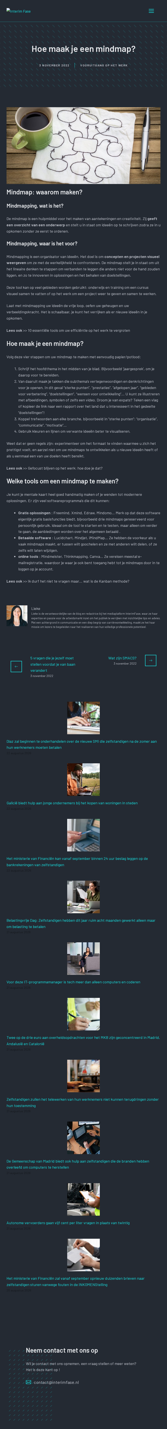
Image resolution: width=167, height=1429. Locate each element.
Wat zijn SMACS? (122, 657)
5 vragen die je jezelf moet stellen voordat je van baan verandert (52, 664)
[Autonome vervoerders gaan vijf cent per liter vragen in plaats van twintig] (83, 1212)
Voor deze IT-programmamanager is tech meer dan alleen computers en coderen (73, 981)
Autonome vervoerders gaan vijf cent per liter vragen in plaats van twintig (68, 1222)
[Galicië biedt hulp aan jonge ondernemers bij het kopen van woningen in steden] (83, 792)
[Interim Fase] (19, 10)
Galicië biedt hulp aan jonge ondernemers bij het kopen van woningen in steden (72, 802)
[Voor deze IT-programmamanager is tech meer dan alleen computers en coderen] (83, 971)
